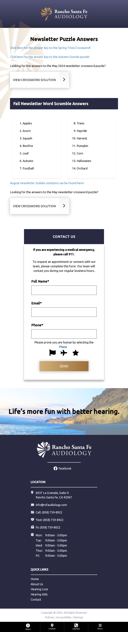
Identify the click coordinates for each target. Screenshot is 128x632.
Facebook (64, 468)
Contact (36, 599)
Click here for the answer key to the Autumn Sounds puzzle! (50, 56)
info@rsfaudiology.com (51, 504)
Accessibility (63, 617)
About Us (37, 584)
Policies (49, 617)
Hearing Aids (39, 594)
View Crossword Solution (34, 79)
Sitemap (78, 617)
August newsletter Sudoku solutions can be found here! (47, 183)
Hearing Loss (39, 589)
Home (35, 579)
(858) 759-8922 (53, 519)
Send (64, 366)
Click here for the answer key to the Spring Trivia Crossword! (50, 47)
